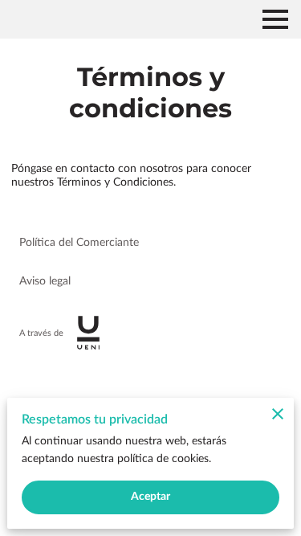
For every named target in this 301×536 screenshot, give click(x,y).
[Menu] (275, 19)
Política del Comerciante (79, 242)
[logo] (88, 333)
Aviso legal (45, 281)
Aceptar (151, 496)
